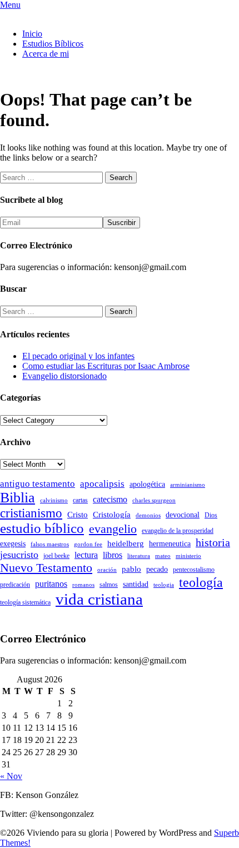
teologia (163, 585)
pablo (131, 569)
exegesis (13, 544)
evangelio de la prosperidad (177, 531)
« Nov (11, 776)
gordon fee (88, 544)
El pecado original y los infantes (78, 356)
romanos (83, 585)
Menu (10, 4)
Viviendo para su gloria (41, 14)
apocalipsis (102, 483)
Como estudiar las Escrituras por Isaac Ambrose (106, 366)
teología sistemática (25, 602)
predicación (15, 584)
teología (201, 582)
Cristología (112, 514)
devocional (183, 515)
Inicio (32, 33)
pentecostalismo (194, 569)
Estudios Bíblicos (52, 43)
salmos (108, 584)
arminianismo (187, 485)
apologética (147, 484)
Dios (211, 515)
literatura (138, 556)
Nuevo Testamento (46, 568)
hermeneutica (170, 544)
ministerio (188, 556)
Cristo (77, 514)
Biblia (17, 498)
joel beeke (56, 556)
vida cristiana (99, 599)
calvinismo (54, 500)
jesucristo (19, 554)
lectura (86, 555)
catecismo (110, 499)
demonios (148, 515)
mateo (163, 556)
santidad (135, 584)
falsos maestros (50, 544)
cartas (80, 500)
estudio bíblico (42, 528)
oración (107, 570)
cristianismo (31, 513)
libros (112, 555)
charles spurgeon (154, 500)
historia (213, 542)
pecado (157, 569)
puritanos (51, 583)
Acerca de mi (45, 53)
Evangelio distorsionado (64, 376)
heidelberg (125, 543)
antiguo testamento (37, 483)
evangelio (113, 529)
